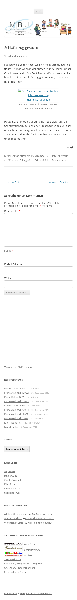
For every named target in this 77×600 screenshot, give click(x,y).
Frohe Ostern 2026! (14, 388)
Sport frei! (12, 182)
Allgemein (63, 155)
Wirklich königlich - (14, 522)
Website (9, 278)
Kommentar (12, 211)
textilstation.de (12, 492)
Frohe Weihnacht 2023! (16, 409)
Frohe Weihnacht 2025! (16, 392)
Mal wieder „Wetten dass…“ (39, 518)
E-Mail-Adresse (14, 264)
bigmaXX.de (10, 475)
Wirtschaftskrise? (61, 182)
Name (9, 250)
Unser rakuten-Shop (15, 572)
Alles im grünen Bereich (40, 522)
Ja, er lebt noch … (13, 422)
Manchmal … (11, 427)
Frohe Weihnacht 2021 (16, 418)
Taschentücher (60, 160)
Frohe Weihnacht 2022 (16, 414)
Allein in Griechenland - (16, 514)
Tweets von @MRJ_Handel (18, 367)
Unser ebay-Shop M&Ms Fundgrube (23, 563)
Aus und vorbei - (13, 518)
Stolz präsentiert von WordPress (36, 593)
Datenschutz (10, 593)
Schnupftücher (43, 160)
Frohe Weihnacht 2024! (16, 401)
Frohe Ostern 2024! (14, 405)
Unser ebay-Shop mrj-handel (19, 567)
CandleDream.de (13, 480)
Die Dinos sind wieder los (45, 514)
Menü (38, 11)
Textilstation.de (12, 559)
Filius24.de (9, 484)
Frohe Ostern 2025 (14, 397)
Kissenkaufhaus (12, 488)
